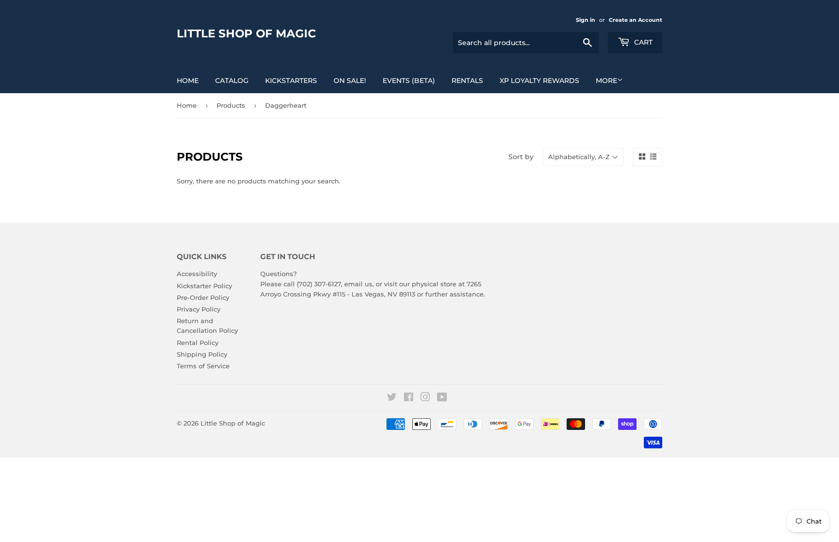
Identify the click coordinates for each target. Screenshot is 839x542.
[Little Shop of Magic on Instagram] (425, 398)
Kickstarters (291, 80)
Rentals (467, 80)
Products (231, 105)
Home (188, 80)
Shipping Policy (202, 354)
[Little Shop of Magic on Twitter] (392, 398)
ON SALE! (350, 80)
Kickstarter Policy (204, 286)
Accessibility (197, 274)
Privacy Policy (198, 309)
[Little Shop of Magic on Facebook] (408, 398)
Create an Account (635, 19)
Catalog (232, 80)
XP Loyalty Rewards (539, 80)
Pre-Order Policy (203, 297)
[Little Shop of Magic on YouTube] (442, 398)
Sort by (521, 156)
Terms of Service (203, 366)
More (606, 80)
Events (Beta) (409, 80)
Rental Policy (197, 342)
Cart (642, 42)
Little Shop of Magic (246, 33)
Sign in (585, 19)
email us (358, 284)
